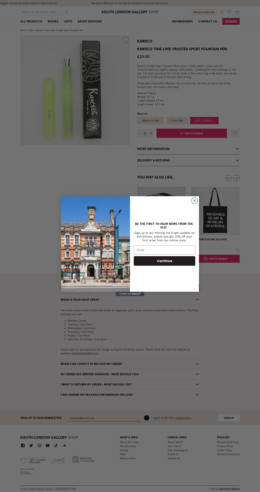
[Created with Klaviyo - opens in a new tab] (130, 294)
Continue (164, 261)
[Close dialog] (194, 201)
